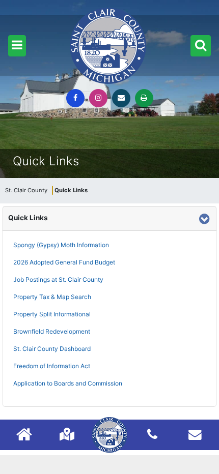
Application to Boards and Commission (67, 383)
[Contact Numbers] (152, 434)
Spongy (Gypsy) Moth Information (61, 245)
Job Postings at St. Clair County (58, 279)
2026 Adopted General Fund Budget (64, 262)
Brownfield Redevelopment (51, 331)
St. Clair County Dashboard (52, 348)
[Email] (121, 98)
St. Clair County (26, 190)
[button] (17, 45)
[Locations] (67, 434)
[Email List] (195, 434)
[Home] (24, 435)
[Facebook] (75, 98)
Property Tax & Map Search (52, 297)
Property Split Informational (52, 314)
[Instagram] (98, 98)
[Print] (144, 98)
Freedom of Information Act (51, 366)
